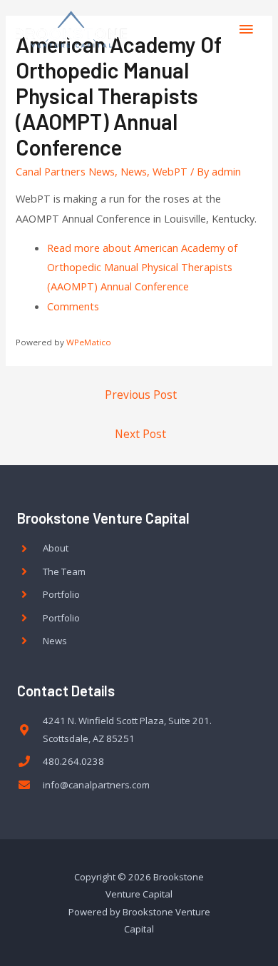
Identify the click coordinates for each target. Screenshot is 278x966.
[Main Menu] (246, 29)
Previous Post (141, 394)
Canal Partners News (65, 171)
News (133, 171)
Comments (73, 306)
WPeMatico (88, 342)
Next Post (140, 434)
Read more (142, 266)
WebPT (170, 171)
